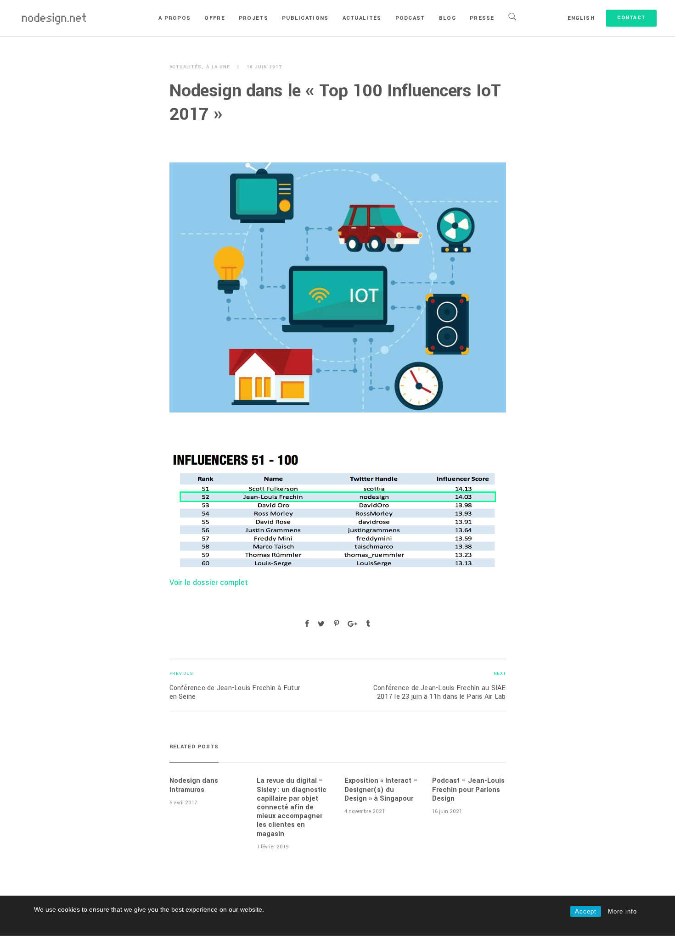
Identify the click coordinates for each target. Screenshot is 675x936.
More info (622, 911)
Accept (585, 911)
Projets (253, 18)
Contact (631, 17)
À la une (218, 67)
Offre (214, 18)
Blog (447, 18)
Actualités (362, 18)
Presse (482, 18)
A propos (174, 18)
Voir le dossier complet (208, 582)
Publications (305, 18)
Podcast (410, 18)
